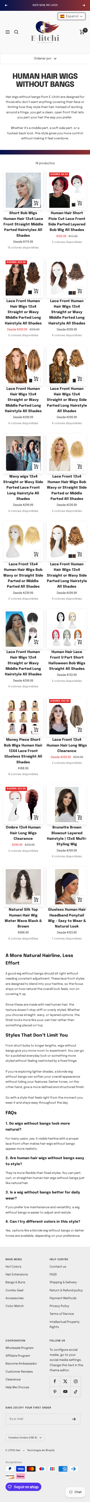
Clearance (13, 1379)
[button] (71, 16)
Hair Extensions (17, 1274)
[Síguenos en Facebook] (55, 1381)
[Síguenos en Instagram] (75, 1381)
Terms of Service (62, 1313)
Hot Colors (13, 1266)
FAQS (53, 1274)
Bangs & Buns (15, 1282)
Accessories (15, 1298)
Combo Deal (14, 1290)
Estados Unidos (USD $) (23, 1437)
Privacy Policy (59, 1306)
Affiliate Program (18, 1355)
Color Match (15, 1306)
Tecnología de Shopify (41, 1450)
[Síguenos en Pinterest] (55, 1391)
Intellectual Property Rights (65, 1325)
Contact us (58, 1266)
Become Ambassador (21, 1363)
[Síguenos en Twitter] (65, 1381)
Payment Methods (63, 1298)
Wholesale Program (20, 1348)
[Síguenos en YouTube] (65, 1391)
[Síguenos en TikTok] (75, 1391)
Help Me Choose (17, 1387)
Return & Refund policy (66, 1290)
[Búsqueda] (16, 32)
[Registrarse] (74, 1419)
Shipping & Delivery (63, 1282)
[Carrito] (82, 32)
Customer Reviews (19, 1371)
